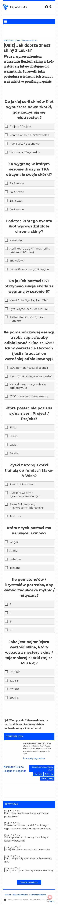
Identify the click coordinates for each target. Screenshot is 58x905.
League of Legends (15, 770)
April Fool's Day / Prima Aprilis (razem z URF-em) (30, 250)
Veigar (14, 542)
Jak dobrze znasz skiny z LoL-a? (42, 768)
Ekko (13, 427)
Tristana (15, 567)
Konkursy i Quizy (12, 41)
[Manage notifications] (50, 897)
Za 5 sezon (17, 183)
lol (52, 774)
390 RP (14, 697)
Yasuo (13, 436)
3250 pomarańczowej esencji (29, 396)
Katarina (15, 559)
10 (11, 630)
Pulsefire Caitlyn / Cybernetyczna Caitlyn (25, 494)
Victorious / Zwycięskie (25, 152)
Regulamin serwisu (20, 895)
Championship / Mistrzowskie (29, 135)
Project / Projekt (20, 126)
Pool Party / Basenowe (25, 143)
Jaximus (15, 516)
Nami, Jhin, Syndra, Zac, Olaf (28, 300)
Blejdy (52, 901)
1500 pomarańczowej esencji (29, 367)
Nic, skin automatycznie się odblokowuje (28, 386)
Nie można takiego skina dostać (31, 376)
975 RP (14, 689)
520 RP (14, 680)
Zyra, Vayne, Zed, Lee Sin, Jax (29, 309)
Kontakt (8, 895)
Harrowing (17, 240)
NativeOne (29, 876)
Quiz (47, 774)
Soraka (14, 453)
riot (40, 774)
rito (35, 774)
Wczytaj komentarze (29, 882)
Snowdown (17, 260)
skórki (43, 778)
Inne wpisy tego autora (34, 758)
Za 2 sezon (17, 209)
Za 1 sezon (16, 200)
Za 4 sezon (17, 192)
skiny (51, 778)
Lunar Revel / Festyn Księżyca (29, 269)
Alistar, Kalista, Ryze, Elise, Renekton (27, 319)
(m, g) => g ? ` (26, 814)
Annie (13, 550)
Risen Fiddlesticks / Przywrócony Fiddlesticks (27, 506)
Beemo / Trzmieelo (22, 484)
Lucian (14, 444)
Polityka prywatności (37, 895)
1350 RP (15, 672)
